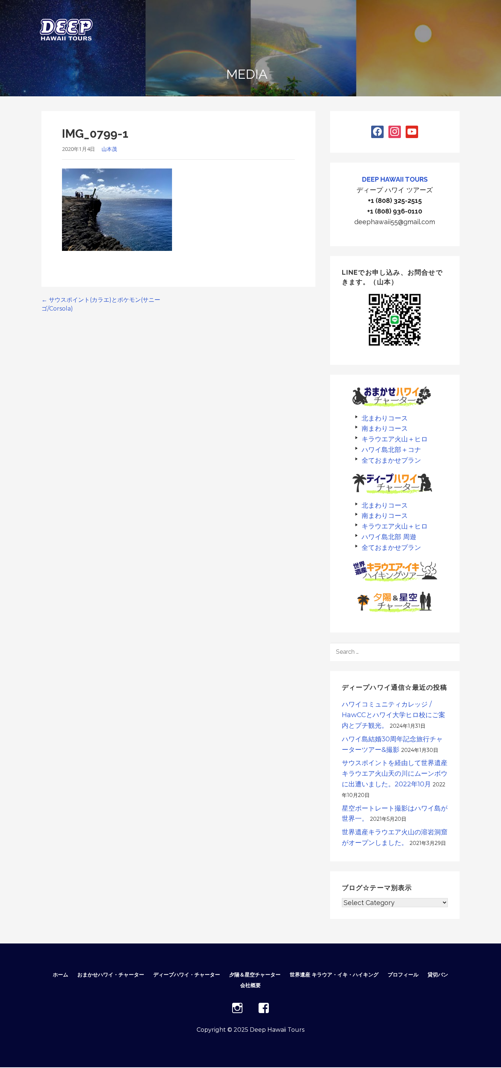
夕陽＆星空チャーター (255, 974)
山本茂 (109, 148)
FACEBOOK (264, 1008)
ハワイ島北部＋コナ (391, 449)
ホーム (60, 974)
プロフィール (403, 974)
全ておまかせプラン (391, 460)
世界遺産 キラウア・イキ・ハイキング (334, 974)
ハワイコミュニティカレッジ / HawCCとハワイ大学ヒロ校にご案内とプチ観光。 (393, 715)
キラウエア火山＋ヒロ (395, 439)
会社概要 (250, 985)
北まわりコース (385, 418)
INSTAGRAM (237, 1008)
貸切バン (438, 974)
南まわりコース (385, 428)
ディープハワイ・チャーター (186, 974)
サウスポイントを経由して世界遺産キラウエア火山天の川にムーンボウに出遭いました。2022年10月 (394, 773)
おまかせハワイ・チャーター (110, 974)
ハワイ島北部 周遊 (389, 537)
